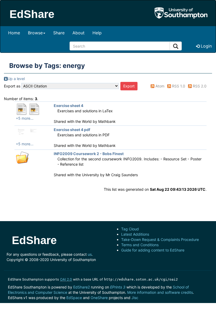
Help (97, 32)
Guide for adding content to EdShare (152, 250)
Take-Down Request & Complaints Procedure (160, 239)
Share (59, 32)
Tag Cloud (130, 229)
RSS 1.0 (178, 86)
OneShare (99, 297)
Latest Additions (135, 234)
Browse (35, 32)
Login (205, 46)
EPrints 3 (117, 287)
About (78, 32)
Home (14, 32)
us (90, 254)
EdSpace (74, 297)
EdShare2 (81, 287)
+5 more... (24, 118)
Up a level (16, 78)
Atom (159, 86)
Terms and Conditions (140, 245)
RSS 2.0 (200, 86)
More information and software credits (160, 292)
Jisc (134, 297)
